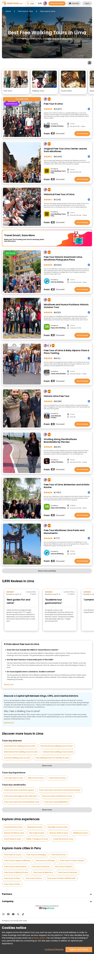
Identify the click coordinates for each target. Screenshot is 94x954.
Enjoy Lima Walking (58, 328)
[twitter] (18, 914)
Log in (87, 3)
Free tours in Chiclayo (45, 860)
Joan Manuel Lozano (56, 417)
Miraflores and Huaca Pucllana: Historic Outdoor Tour (66, 306)
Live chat (75, 3)
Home (8, 11)
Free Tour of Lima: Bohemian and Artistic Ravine (66, 486)
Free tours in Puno (12, 884)
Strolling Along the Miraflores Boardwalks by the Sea (60, 440)
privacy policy (39, 937)
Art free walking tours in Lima (17, 758)
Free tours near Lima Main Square (19, 790)
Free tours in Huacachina (15, 866)
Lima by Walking (57, 282)
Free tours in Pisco (34, 878)
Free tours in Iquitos (64, 866)
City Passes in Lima (12, 839)
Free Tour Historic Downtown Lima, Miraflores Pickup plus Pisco (63, 258)
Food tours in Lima (57, 778)
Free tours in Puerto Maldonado (61, 878)
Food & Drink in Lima (13, 827)
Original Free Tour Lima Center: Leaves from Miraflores (65, 150)
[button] (15, 81)
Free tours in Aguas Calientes (17, 860)
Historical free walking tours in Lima (57, 746)
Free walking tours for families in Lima (52, 758)
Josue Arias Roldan (58, 374)
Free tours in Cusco (12, 854)
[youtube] (13, 914)
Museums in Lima (34, 827)
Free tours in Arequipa (36, 854)
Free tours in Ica (58, 854)
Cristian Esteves (57, 126)
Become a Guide (57, 3)
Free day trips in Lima (13, 778)
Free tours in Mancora (43, 872)
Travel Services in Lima (63, 839)
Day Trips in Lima (36, 833)
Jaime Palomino (57, 462)
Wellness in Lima (80, 833)
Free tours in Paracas (67, 872)
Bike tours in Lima (36, 778)
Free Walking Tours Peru (58, 172)
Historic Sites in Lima (58, 833)
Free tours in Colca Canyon (72, 860)
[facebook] (8, 914)
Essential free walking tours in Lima (19, 746)
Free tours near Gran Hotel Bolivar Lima (21, 802)
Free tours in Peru (25, 11)
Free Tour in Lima (53, 103)
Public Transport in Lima (37, 839)
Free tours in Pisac (12, 878)
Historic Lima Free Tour (56, 396)
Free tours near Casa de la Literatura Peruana (59, 790)
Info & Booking (82, 133)
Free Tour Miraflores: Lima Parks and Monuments (64, 531)
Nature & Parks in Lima (14, 833)
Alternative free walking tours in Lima (20, 752)
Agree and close (78, 949)
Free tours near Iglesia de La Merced (20, 796)
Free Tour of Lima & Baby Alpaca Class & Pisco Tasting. (66, 352)
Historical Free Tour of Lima (59, 194)
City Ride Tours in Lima (57, 827)
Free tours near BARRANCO (56, 802)
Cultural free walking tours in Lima (58, 752)
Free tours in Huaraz (41, 866)
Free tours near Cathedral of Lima (57, 796)
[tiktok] (23, 914)
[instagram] (3, 914)
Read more (9, 684)
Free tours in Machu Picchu (16, 872)
